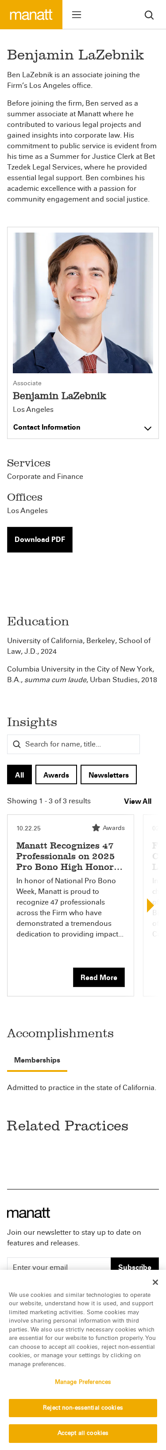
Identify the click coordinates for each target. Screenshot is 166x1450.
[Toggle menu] (76, 14)
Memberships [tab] (37, 1060)
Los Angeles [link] (27, 510)
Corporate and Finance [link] (45, 476)
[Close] (155, 1282)
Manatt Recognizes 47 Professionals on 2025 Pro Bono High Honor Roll (65, 861)
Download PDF (40, 539)
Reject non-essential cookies (83, 1407)
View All (137, 801)
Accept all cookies (83, 1433)
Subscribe (134, 1267)
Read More (99, 977)
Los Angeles (33, 409)
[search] (149, 14)
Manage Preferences (83, 1382)
